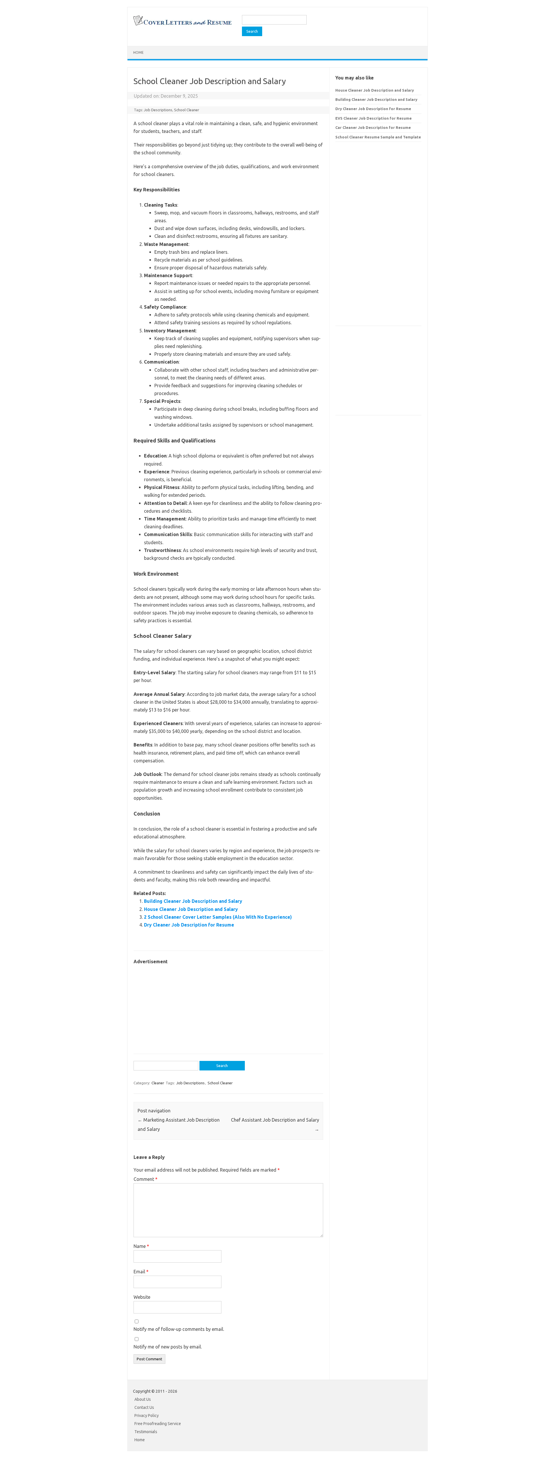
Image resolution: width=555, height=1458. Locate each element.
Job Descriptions (158, 110)
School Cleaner (186, 110)
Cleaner (157, 1083)
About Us (142, 1399)
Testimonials (145, 1431)
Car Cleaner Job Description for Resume (373, 127)
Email (141, 1271)
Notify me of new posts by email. (168, 1346)
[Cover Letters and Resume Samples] (182, 24)
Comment (146, 1179)
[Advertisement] (228, 1006)
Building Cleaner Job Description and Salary (193, 901)
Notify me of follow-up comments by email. (179, 1329)
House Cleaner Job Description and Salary (191, 909)
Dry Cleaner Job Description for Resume (189, 924)
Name (141, 1246)
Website (142, 1297)
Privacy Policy (146, 1415)
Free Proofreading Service (157, 1423)
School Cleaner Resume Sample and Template (378, 137)
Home (138, 52)
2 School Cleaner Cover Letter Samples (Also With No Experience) (218, 917)
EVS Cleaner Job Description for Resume (373, 118)
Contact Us (144, 1407)
